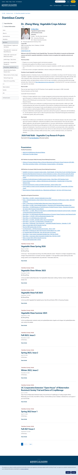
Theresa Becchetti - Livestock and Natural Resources (10, 50)
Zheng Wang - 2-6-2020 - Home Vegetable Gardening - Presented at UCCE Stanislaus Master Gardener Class (47, 205)
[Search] (65, 1)
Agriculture (5, 42)
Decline (68, 472)
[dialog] (39, 470)
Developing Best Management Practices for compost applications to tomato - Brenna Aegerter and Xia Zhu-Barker (48, 173)
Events (13, 1)
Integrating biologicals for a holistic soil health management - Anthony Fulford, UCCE (42, 184)
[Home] (9, 5)
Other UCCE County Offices (9, 81)
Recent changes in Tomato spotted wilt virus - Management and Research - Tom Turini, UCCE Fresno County (47, 190)
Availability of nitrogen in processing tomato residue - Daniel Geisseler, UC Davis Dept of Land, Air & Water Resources (49, 172)
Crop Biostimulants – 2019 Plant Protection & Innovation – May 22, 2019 (39, 228)
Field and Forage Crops (8, 78)
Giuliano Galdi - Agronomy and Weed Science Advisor (10, 55)
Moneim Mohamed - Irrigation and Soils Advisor (11, 46)
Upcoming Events (6, 36)
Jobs (4, 93)
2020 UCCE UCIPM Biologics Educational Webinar (34, 152)
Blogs (10, 1)
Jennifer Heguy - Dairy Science (10, 59)
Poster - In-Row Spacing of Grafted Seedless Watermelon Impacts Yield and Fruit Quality (42, 203)
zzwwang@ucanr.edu (25, 50)
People (7, 1)
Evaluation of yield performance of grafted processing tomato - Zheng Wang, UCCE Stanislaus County (46, 179)
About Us (5, 33)
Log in (68, 1)
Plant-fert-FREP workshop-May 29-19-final (32, 227)
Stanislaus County (9, 13)
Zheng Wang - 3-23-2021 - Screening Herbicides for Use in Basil (37, 198)
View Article (24, 260)
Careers (3, 1)
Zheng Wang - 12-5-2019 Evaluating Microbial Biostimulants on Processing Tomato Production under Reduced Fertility (49, 214)
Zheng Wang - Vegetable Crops (10, 67)
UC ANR (3, 13)
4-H (3, 84)
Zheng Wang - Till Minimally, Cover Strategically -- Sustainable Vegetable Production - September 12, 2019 (47, 223)
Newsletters (5, 39)
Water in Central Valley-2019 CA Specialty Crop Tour (34, 225)
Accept (73, 472)
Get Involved (66, 5)
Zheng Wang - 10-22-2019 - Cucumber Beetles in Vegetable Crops (37, 221)
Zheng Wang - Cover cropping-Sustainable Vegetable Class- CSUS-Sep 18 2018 (40, 234)
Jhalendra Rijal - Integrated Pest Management (10, 63)
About (51, 5)
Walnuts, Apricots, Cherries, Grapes (11, 75)
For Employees (19, 1)
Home (4, 30)
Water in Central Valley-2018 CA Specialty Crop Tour (34, 237)
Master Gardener (6, 87)
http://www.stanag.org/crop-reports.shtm (44, 82)
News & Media (73, 5)
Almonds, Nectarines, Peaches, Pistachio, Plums (10, 71)
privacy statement (24, 469)
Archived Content (6, 97)
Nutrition (4, 90)
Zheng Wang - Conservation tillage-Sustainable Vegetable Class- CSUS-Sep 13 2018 (41, 236)
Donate (73, 1)
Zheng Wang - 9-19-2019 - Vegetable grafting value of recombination (38, 219)
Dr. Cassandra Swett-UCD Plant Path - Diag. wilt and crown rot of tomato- (39, 232)
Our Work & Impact (57, 5)
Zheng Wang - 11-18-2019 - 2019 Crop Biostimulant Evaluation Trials (38, 216)
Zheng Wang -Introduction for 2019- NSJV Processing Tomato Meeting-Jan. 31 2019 (41, 230)
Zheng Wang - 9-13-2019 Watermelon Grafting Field (34, 218)
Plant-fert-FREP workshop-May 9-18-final (32, 239)
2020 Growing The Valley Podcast (30, 154)
